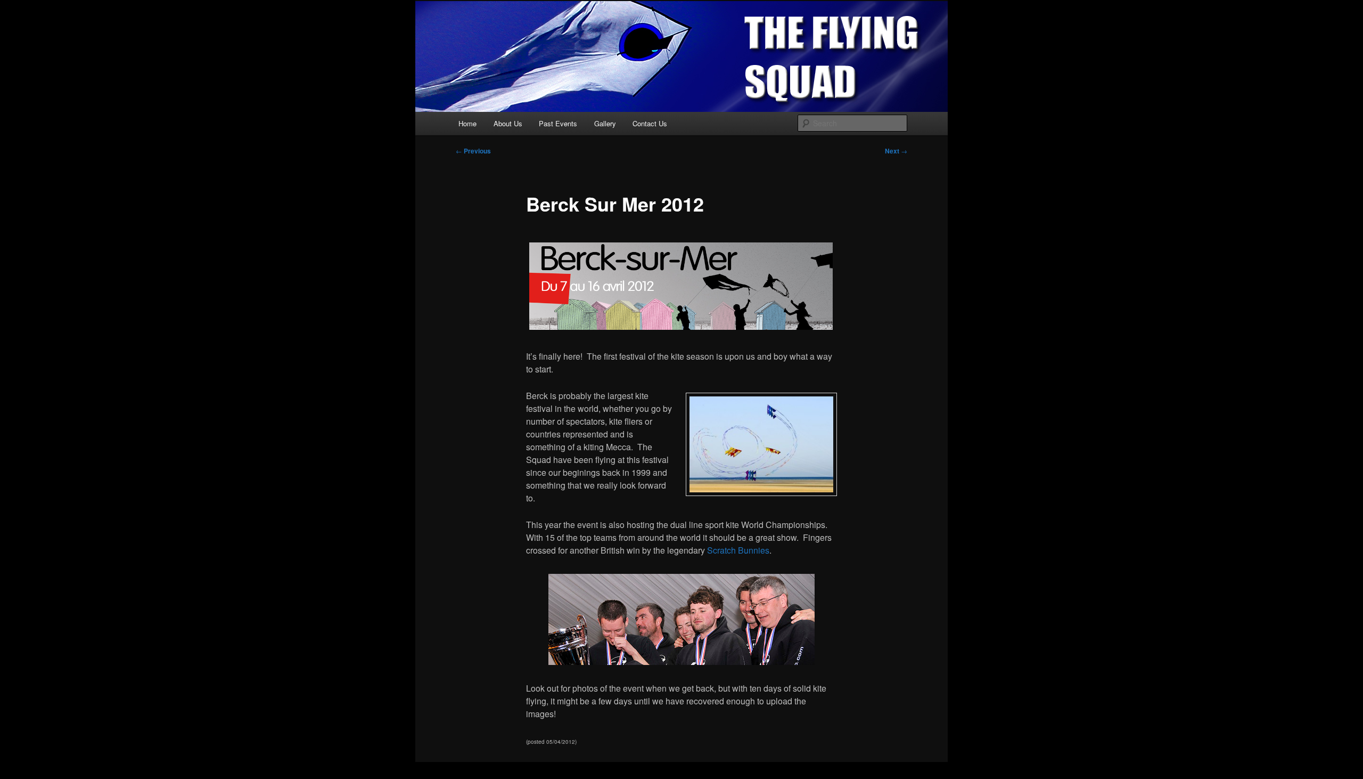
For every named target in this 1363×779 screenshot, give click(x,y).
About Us (508, 123)
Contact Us (650, 123)
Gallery (605, 123)
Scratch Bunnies (737, 550)
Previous (473, 151)
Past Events (558, 123)
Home (467, 123)
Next (896, 151)
